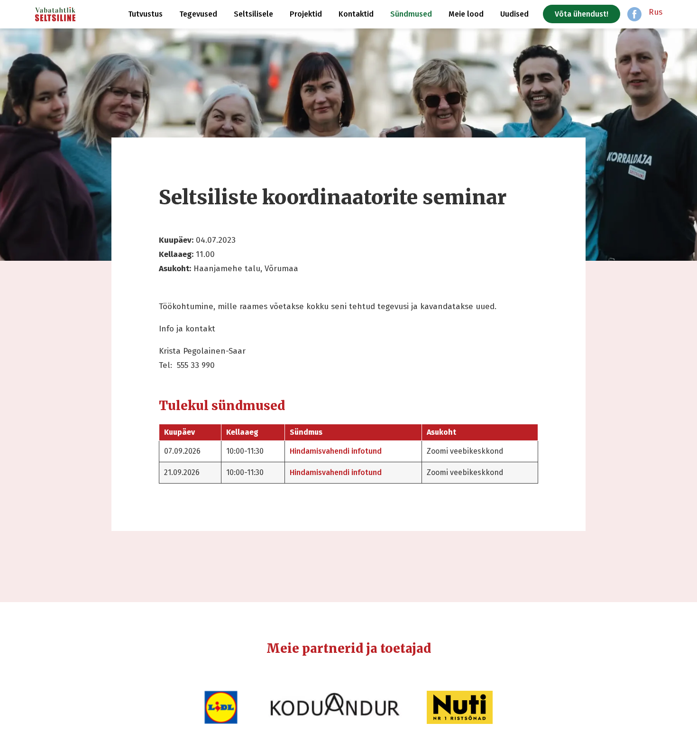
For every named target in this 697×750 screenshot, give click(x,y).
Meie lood (466, 13)
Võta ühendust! (581, 13)
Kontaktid (356, 13)
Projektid (306, 13)
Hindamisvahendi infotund (336, 451)
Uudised (514, 13)
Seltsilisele (253, 13)
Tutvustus (145, 13)
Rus (655, 12)
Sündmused (411, 13)
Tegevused (198, 13)
